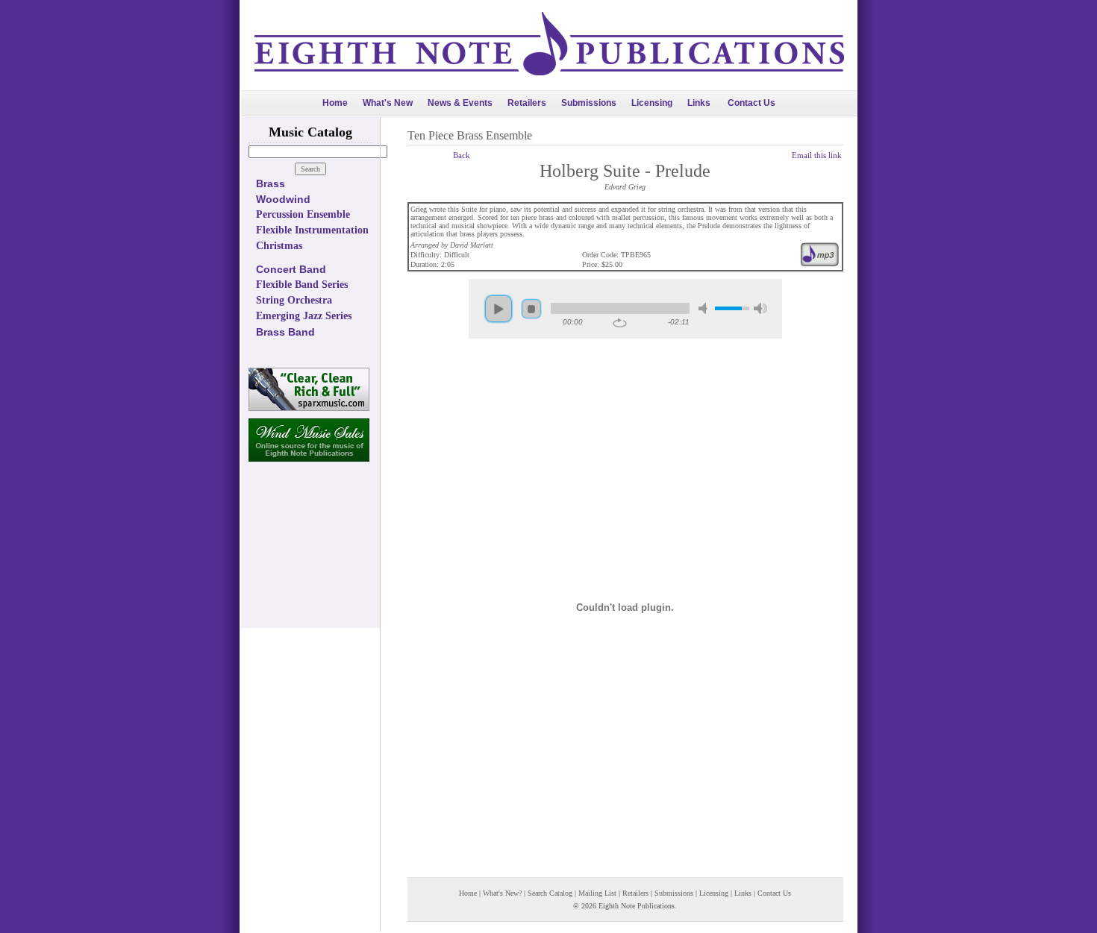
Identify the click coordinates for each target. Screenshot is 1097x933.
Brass (270, 183)
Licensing (651, 103)
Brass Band (285, 332)
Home (335, 103)
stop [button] (531, 308)
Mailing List (597, 893)
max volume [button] (760, 308)
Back (461, 155)
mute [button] (705, 308)
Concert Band (291, 269)
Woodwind (283, 199)
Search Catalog (550, 893)
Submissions (588, 103)
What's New (388, 103)
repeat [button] (619, 323)
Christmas (279, 245)
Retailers (526, 103)
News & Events (460, 103)
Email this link (817, 155)
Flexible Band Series (302, 284)
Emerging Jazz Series (303, 315)
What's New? (502, 893)
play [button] (498, 309)
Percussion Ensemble (303, 214)
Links (698, 103)
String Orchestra (294, 300)
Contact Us (751, 103)
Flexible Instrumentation (312, 230)
